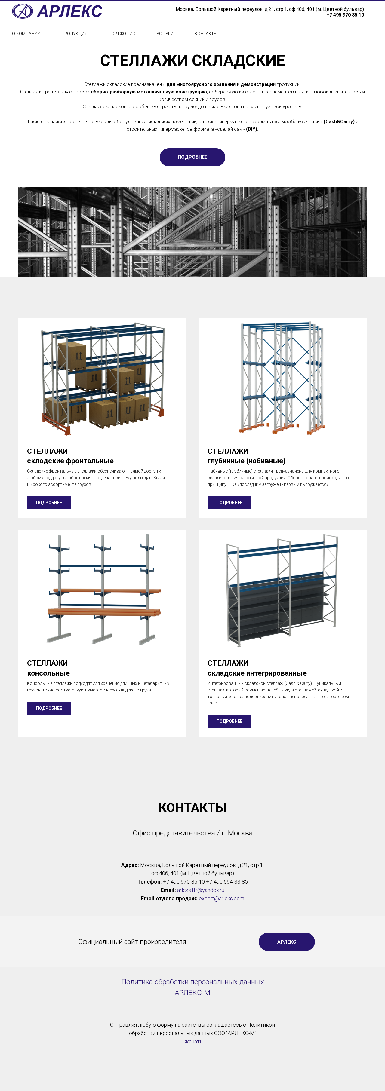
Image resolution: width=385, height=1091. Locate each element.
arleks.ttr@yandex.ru (200, 890)
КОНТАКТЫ (206, 33)
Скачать (193, 1041)
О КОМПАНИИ (26, 33)
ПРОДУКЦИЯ (74, 33)
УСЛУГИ (165, 33)
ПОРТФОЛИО (121, 33)
